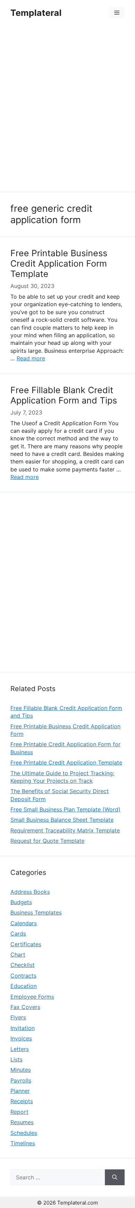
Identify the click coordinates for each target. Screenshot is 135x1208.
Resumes (22, 1122)
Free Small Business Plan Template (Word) (65, 809)
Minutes (20, 1069)
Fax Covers (25, 1007)
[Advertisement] (67, 109)
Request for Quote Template (47, 840)
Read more (31, 358)
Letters (19, 1049)
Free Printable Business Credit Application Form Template (58, 263)
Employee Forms (32, 996)
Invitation (22, 1028)
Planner (20, 1090)
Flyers (18, 1017)
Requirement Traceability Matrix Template (65, 830)
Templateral (36, 13)
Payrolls (20, 1080)
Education (23, 985)
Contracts (23, 975)
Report (19, 1111)
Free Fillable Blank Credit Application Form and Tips (63, 395)
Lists (16, 1059)
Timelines (22, 1143)
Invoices (21, 1038)
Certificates (25, 944)
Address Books (30, 891)
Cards (18, 933)
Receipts (21, 1101)
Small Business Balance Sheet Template (62, 819)
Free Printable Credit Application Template (66, 762)
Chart (17, 954)
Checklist (22, 964)
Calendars (23, 923)
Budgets (21, 902)
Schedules (23, 1132)
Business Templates (36, 912)
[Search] (115, 1177)
